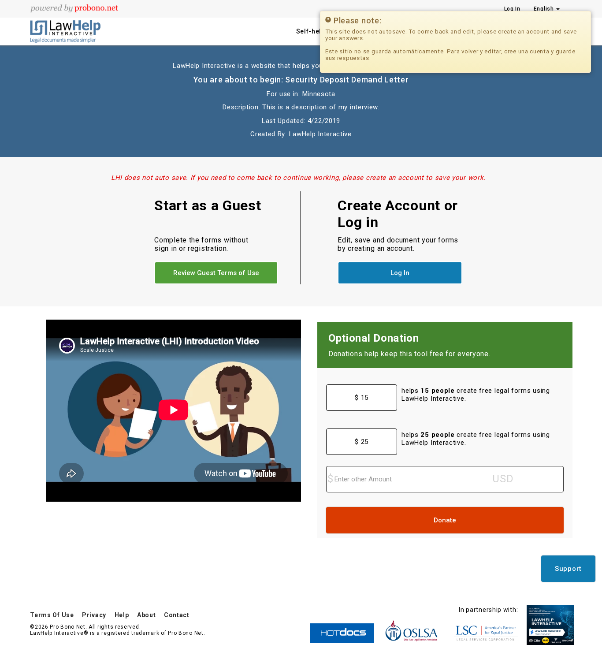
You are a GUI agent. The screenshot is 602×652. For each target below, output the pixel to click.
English (545, 9)
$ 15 (361, 398)
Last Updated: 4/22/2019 (301, 121)
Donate (445, 520)
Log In (512, 9)
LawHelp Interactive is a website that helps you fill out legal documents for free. (301, 66)
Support (568, 569)
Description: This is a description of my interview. (301, 107)
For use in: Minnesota (301, 94)
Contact (177, 614)
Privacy (94, 614)
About (146, 614)
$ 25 (361, 442)
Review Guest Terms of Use (216, 273)
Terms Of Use (52, 614)
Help (122, 614)
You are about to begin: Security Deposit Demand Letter (301, 79)
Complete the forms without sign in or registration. (201, 244)
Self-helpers (316, 31)
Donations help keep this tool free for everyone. (409, 354)
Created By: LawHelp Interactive (301, 134)
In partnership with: (488, 609)
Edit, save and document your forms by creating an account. (398, 244)
